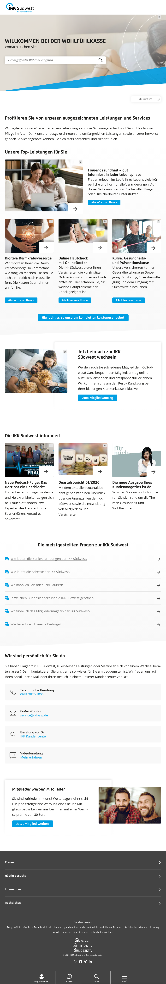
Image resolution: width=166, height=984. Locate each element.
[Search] (100, 60)
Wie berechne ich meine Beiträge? (36, 624)
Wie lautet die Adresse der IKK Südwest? (40, 572)
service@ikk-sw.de (34, 715)
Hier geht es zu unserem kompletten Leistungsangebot (83, 317)
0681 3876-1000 (31, 694)
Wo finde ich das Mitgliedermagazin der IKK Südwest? (50, 611)
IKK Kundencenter (33, 736)
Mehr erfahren (31, 757)
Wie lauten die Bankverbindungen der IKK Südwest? (49, 558)
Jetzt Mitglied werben (32, 823)
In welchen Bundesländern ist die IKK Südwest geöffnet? (52, 598)
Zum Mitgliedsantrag (97, 398)
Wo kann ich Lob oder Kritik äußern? (38, 585)
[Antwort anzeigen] (156, 559)
